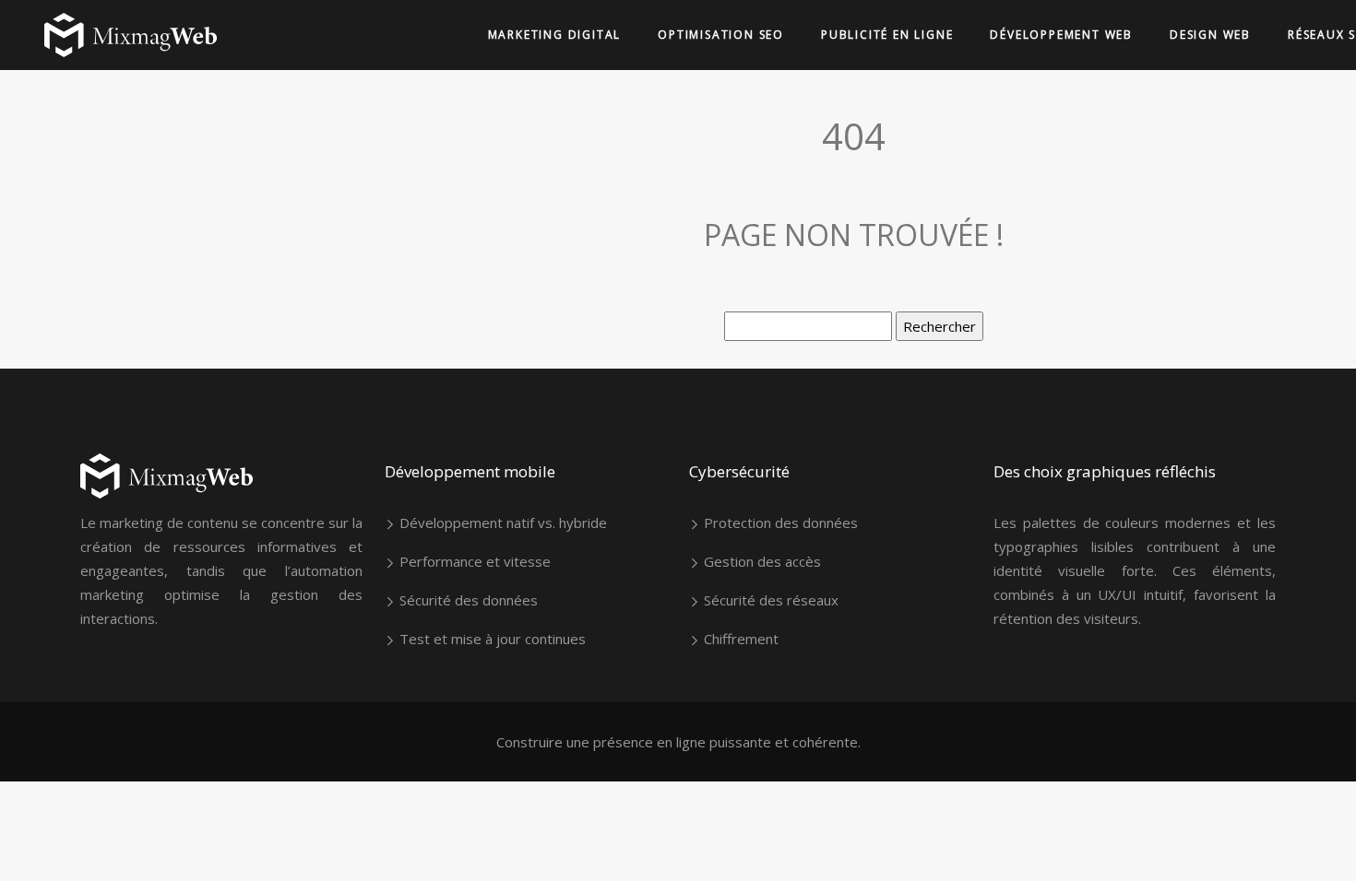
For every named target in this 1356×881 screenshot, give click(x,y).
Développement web (1061, 34)
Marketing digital (555, 34)
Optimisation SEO (721, 34)
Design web (1210, 34)
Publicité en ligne (887, 34)
